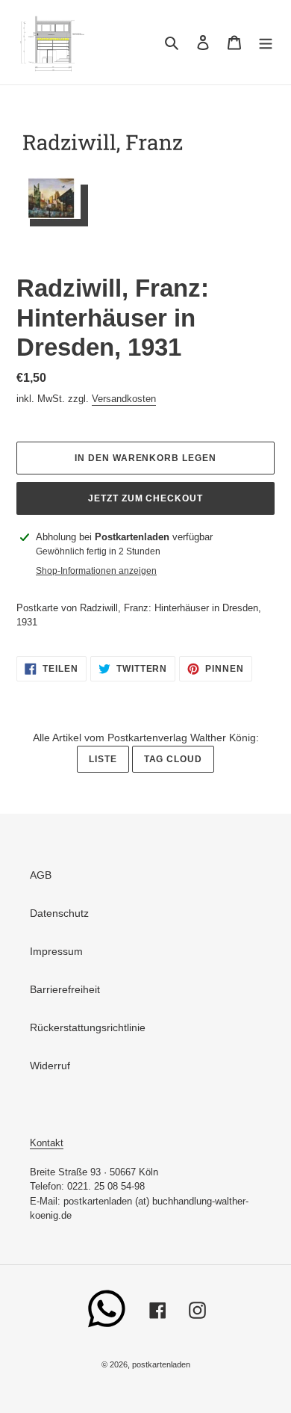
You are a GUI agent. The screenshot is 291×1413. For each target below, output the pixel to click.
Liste (103, 759)
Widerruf (50, 1066)
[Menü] (265, 42)
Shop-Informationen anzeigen (96, 571)
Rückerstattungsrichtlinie (88, 1027)
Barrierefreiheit (65, 989)
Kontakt (46, 1142)
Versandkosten (124, 398)
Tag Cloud (173, 759)
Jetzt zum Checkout (145, 498)
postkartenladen (161, 1364)
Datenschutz (59, 913)
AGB (40, 875)
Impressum (56, 951)
